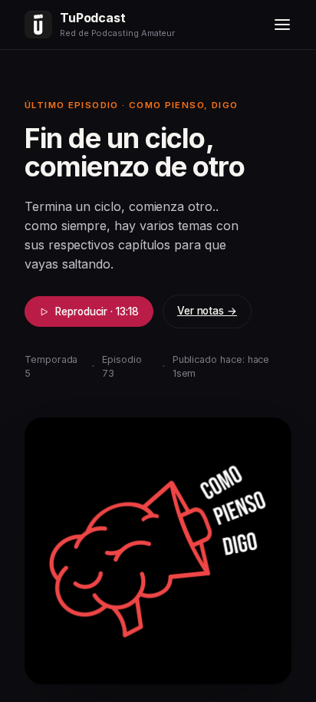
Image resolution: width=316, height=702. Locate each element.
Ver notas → (207, 311)
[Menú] (282, 24)
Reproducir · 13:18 (97, 311)
